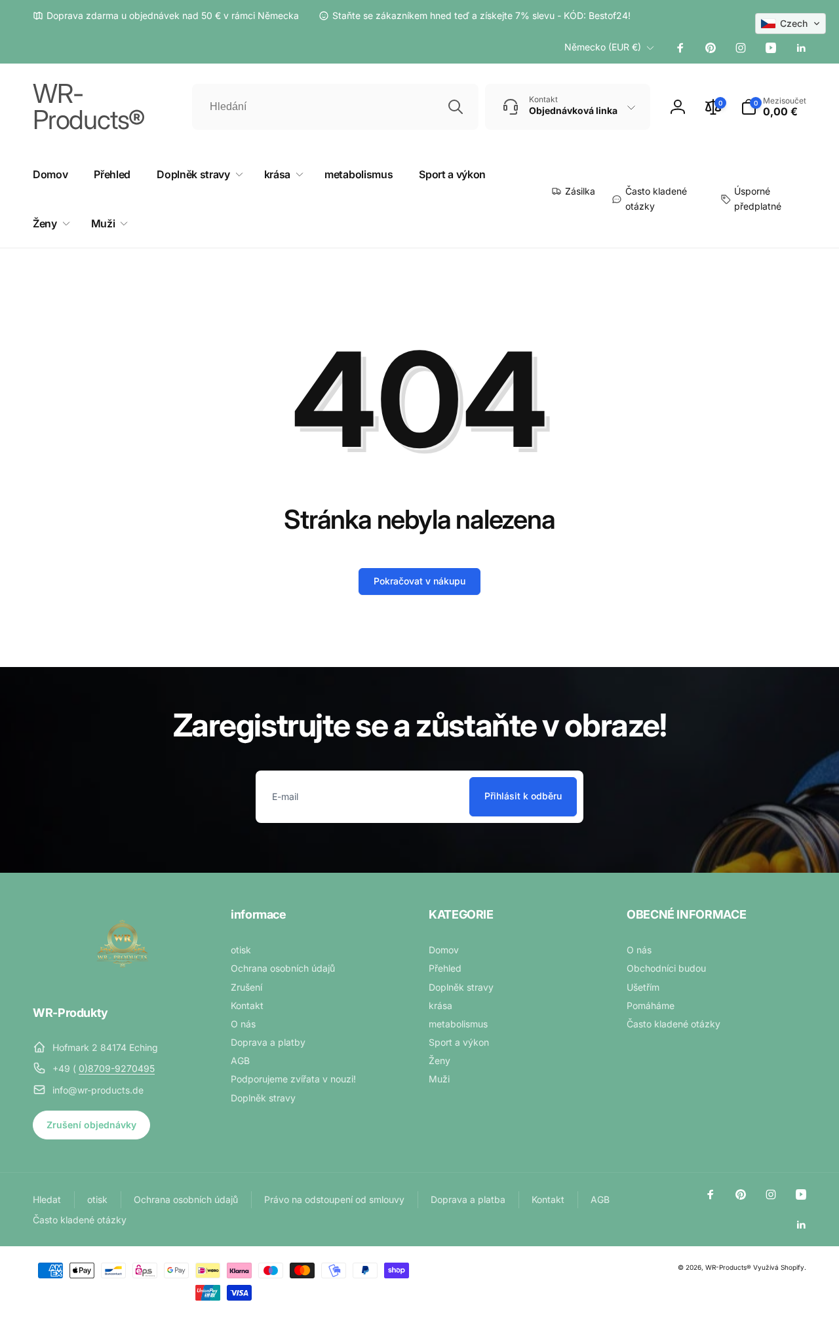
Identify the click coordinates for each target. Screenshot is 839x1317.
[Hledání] (455, 107)
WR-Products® (728, 1267)
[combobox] (335, 107)
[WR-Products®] (122, 976)
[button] (773, 107)
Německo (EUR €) (602, 46)
